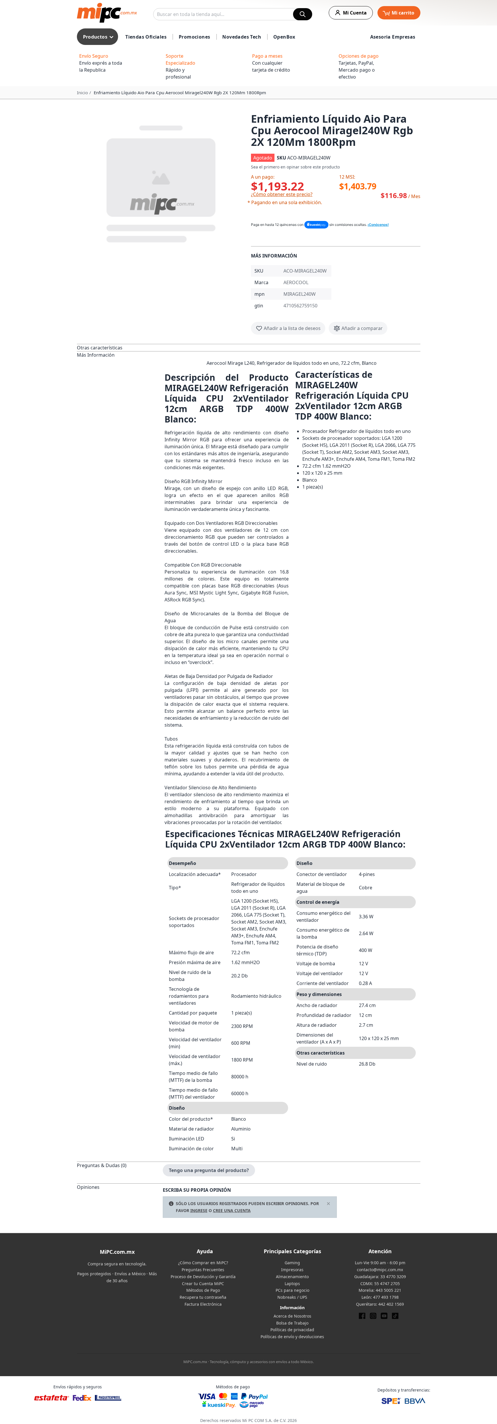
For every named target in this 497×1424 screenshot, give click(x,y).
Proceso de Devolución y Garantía (203, 1276)
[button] (161, 182)
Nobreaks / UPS (292, 1297)
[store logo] (107, 13)
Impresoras (292, 1269)
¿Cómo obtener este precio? (281, 194)
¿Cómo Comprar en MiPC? (203, 1262)
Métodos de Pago (203, 1290)
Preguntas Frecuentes (203, 1269)
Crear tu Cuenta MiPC (203, 1283)
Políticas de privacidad (292, 1329)
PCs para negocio (292, 1290)
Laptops (292, 1283)
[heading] (120, 347)
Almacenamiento (292, 1276)
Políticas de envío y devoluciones (292, 1336)
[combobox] (232, 14)
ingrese (198, 1210)
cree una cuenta (232, 1210)
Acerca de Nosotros (292, 1316)
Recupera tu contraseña (203, 1297)
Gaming (292, 1262)
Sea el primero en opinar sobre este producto (295, 167)
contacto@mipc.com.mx (380, 1269)
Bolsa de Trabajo (292, 1323)
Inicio (82, 92)
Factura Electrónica (203, 1304)
